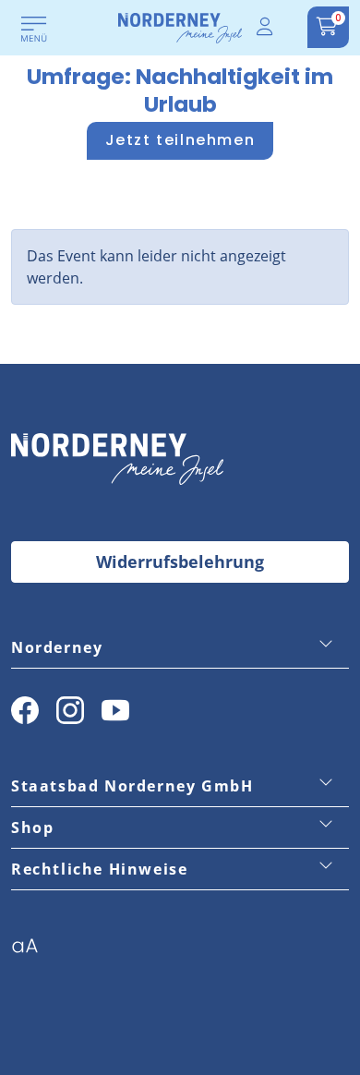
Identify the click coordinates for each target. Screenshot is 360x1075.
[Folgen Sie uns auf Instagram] (70, 710)
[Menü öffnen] (34, 30)
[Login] (266, 27)
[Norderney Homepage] (180, 27)
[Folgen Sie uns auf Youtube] (115, 710)
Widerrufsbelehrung (180, 561)
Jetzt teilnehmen (180, 140)
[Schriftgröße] (32, 951)
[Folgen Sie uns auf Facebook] (25, 710)
